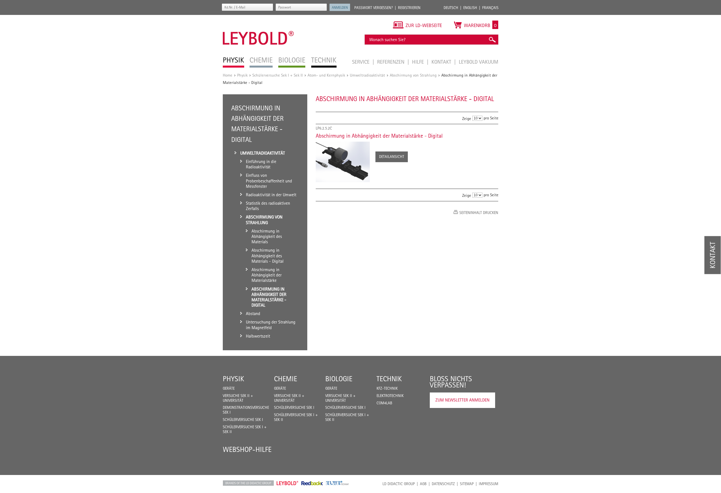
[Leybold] (258, 17)
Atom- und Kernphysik (326, 75)
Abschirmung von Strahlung (413, 75)
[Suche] (492, 39)
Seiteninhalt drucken (478, 212)
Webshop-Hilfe (247, 449)
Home (227, 75)
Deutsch (451, 7)
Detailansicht (391, 156)
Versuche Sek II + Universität (238, 398)
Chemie (285, 378)
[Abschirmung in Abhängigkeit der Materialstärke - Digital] (343, 162)
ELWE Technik (337, 483)
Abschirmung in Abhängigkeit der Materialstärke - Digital (379, 135)
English (470, 7)
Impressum (488, 483)
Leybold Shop (288, 483)
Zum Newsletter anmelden (462, 400)
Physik (242, 75)
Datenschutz (443, 483)
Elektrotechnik (390, 395)
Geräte (229, 388)
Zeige (466, 118)
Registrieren (409, 7)
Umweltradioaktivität (367, 75)
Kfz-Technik (387, 388)
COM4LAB (384, 403)
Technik (389, 378)
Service (361, 62)
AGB (423, 483)
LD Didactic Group (398, 483)
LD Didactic (248, 483)
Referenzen (391, 62)
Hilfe (418, 62)
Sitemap (467, 483)
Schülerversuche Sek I (243, 419)
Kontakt (442, 62)
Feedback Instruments (312, 483)
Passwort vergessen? (373, 7)
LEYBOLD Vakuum (478, 62)
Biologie (338, 378)
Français (490, 7)
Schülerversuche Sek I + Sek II (277, 75)
